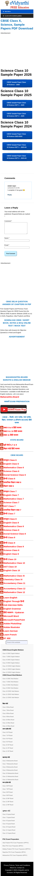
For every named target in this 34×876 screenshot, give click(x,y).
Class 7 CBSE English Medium (11, 656)
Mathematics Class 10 (14, 563)
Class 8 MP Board (8, 792)
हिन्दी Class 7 (9, 513)
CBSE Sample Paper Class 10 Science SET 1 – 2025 (16, 104)
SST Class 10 (10, 567)
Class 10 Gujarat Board (9, 827)
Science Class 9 (11, 550)
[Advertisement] (17, 51)
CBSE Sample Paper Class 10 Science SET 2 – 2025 (16, 115)
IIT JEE (7, 638)
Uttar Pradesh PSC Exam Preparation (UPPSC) (16, 842)
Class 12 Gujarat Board (9, 833)
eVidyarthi (20, 870)
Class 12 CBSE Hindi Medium (11, 697)
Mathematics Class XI (14, 576)
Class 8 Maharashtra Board (10, 767)
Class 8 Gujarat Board (9, 820)
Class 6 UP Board (7, 732)
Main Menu (8, 11)
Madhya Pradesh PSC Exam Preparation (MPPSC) (17, 849)
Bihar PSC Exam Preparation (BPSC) (13, 846)
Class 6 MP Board (8, 786)
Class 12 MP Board (8, 804)
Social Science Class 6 (15, 475)
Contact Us (20, 868)
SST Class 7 (9, 506)
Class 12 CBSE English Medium (11, 672)
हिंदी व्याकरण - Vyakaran (14, 612)
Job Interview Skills (13, 605)
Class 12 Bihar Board (8, 726)
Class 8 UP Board (7, 738)
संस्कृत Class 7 (10, 491)
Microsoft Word (11, 616)
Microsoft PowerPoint (14, 620)
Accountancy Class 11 (14, 583)
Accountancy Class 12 (14, 588)
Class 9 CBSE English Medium (11, 663)
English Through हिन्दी (14, 601)
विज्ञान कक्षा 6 (9, 486)
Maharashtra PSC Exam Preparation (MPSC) (15, 855)
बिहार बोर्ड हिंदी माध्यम (12, 448)
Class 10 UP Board (8, 745)
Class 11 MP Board (8, 801)
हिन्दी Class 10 (10, 559)
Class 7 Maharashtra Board (10, 764)
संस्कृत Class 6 (10, 460)
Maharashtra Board (9, 397)
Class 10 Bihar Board (8, 719)
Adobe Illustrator (12, 627)
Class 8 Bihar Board (8, 713)
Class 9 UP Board (7, 741)
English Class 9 (11, 554)
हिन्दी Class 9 (9, 543)
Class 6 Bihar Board (8, 707)
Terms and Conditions (22, 865)
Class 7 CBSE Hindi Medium (10, 681)
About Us (13, 868)
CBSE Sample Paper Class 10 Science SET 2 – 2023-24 (16, 157)
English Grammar (12, 609)
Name (6, 238)
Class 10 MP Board (8, 798)
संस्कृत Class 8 (10, 519)
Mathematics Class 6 (14, 467)
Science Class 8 (11, 530)
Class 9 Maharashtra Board (10, 770)
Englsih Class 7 (11, 495)
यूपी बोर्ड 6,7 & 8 (10, 445)
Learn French (10, 635)
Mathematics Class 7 (14, 499)
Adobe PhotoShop (12, 623)
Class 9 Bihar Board (8, 716)
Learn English (10, 597)
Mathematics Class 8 (14, 526)
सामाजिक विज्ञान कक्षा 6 (12, 482)
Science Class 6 (11, 471)
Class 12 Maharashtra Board (10, 779)
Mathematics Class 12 (14, 592)
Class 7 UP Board (7, 735)
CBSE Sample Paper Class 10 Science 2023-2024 (16, 135)
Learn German (11, 631)
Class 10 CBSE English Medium (11, 666)
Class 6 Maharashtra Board (10, 760)
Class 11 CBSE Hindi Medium (11, 694)
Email (6, 245)
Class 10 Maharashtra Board (10, 773)
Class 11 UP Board (8, 748)
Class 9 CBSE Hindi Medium (10, 688)
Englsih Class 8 (11, 523)
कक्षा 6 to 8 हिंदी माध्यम (12, 427)
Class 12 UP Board (8, 751)
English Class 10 (12, 570)
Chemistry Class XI (13, 579)
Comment (8, 221)
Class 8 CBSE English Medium (11, 659)
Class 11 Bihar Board (8, 723)
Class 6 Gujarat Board (9, 814)
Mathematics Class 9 (14, 546)
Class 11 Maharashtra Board (10, 776)
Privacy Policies (9, 865)
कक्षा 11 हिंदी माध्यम (11, 435)
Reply (10, 195)
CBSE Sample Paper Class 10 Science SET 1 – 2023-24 (16, 146)
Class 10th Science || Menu (13, 16)
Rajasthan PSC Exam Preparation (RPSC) (14, 852)
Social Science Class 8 (15, 534)
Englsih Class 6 (11, 464)
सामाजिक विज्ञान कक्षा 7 (12, 510)
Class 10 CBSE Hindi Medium (11, 691)
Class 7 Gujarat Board (9, 817)
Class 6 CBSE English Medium (11, 653)
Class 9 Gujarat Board (9, 823)
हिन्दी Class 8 (9, 537)
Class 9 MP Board (8, 795)
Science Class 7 (11, 502)
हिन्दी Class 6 (9, 478)
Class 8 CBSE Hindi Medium (10, 685)
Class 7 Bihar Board (8, 710)
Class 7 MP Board (8, 789)
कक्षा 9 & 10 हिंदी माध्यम (13, 431)
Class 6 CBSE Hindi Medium (10, 678)
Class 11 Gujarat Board (9, 830)
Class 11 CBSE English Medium (11, 669)
